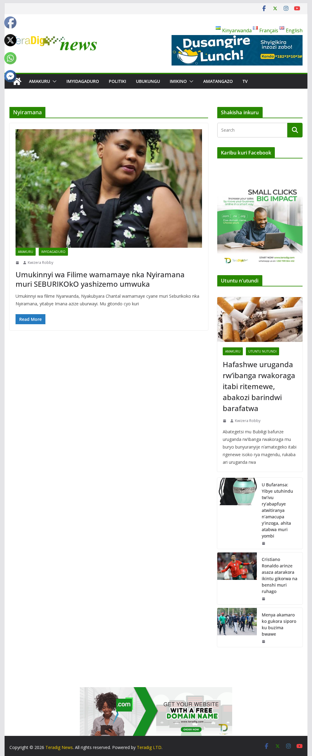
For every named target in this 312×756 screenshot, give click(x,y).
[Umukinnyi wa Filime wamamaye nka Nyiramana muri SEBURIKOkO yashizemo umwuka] (109, 188)
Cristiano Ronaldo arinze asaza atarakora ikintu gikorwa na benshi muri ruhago (279, 575)
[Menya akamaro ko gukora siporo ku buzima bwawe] (237, 627)
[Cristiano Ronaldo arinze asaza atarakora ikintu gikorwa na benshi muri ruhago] (237, 578)
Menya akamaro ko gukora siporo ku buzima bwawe (279, 624)
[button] (53, 81)
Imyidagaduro (82, 81)
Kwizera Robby (40, 262)
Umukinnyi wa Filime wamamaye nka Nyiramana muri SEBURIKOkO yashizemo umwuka (100, 279)
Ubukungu (148, 81)
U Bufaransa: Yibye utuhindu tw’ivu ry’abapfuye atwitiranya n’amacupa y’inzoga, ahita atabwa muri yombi (277, 510)
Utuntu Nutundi (262, 351)
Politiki (117, 81)
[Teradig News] (16, 81)
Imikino (178, 81)
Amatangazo (218, 81)
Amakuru (39, 81)
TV (245, 81)
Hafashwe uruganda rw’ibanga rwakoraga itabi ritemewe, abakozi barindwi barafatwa (259, 386)
